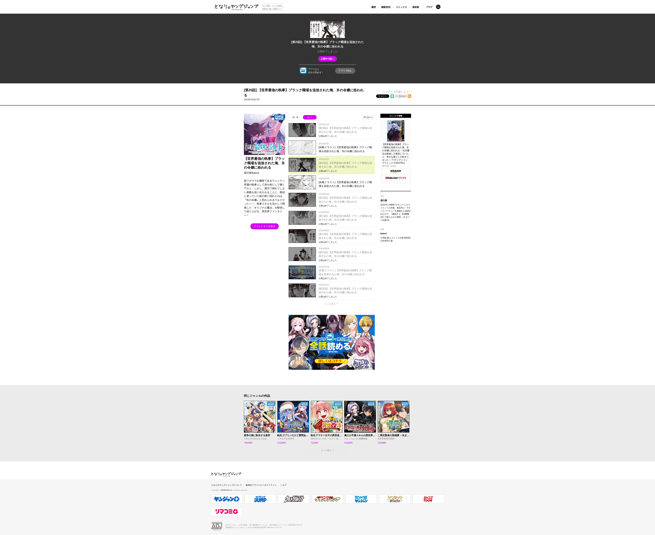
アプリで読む (345, 70)
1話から (369, 117)
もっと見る (330, 304)
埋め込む (402, 96)
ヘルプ (283, 485)
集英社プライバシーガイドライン (261, 485)
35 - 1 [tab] (309, 117)
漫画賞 (415, 7)
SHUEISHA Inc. (227, 490)
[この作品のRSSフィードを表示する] (409, 96)
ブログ (429, 7)
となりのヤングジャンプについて (226, 485)
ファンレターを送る (264, 226)
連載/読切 (386, 7)
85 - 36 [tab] (295, 117)
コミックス (401, 7)
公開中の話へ (327, 58)
